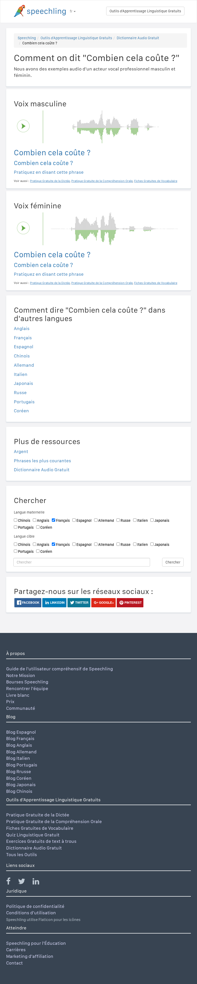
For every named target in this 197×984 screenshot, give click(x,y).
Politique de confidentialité (35, 906)
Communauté (20, 708)
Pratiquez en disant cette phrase (49, 172)
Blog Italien (18, 758)
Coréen (21, 410)
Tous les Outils (21, 854)
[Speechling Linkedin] (39, 882)
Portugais (24, 401)
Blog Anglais (19, 745)
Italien (20, 374)
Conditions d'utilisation (31, 912)
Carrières (16, 949)
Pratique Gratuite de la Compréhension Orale (54, 821)
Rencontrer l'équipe (27, 688)
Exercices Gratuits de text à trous (41, 841)
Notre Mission (20, 675)
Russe (20, 392)
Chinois (22, 355)
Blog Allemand (21, 751)
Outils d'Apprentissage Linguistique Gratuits (145, 11)
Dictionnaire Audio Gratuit (138, 38)
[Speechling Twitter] (25, 882)
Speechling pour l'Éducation (36, 943)
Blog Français (20, 738)
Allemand (24, 365)
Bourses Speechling (27, 681)
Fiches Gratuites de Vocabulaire (39, 828)
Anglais (21, 328)
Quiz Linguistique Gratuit (33, 834)
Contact (14, 963)
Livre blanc (17, 695)
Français (23, 337)
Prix (10, 701)
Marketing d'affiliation (29, 956)
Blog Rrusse (18, 771)
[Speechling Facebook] (11, 882)
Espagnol (23, 346)
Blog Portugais (21, 764)
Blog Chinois (19, 791)
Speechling (27, 38)
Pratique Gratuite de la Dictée (37, 814)
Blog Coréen (19, 778)
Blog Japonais (21, 784)
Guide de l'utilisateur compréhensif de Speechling (59, 668)
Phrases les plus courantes (42, 460)
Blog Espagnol (21, 732)
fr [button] (71, 11)
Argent (21, 451)
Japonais (23, 383)
